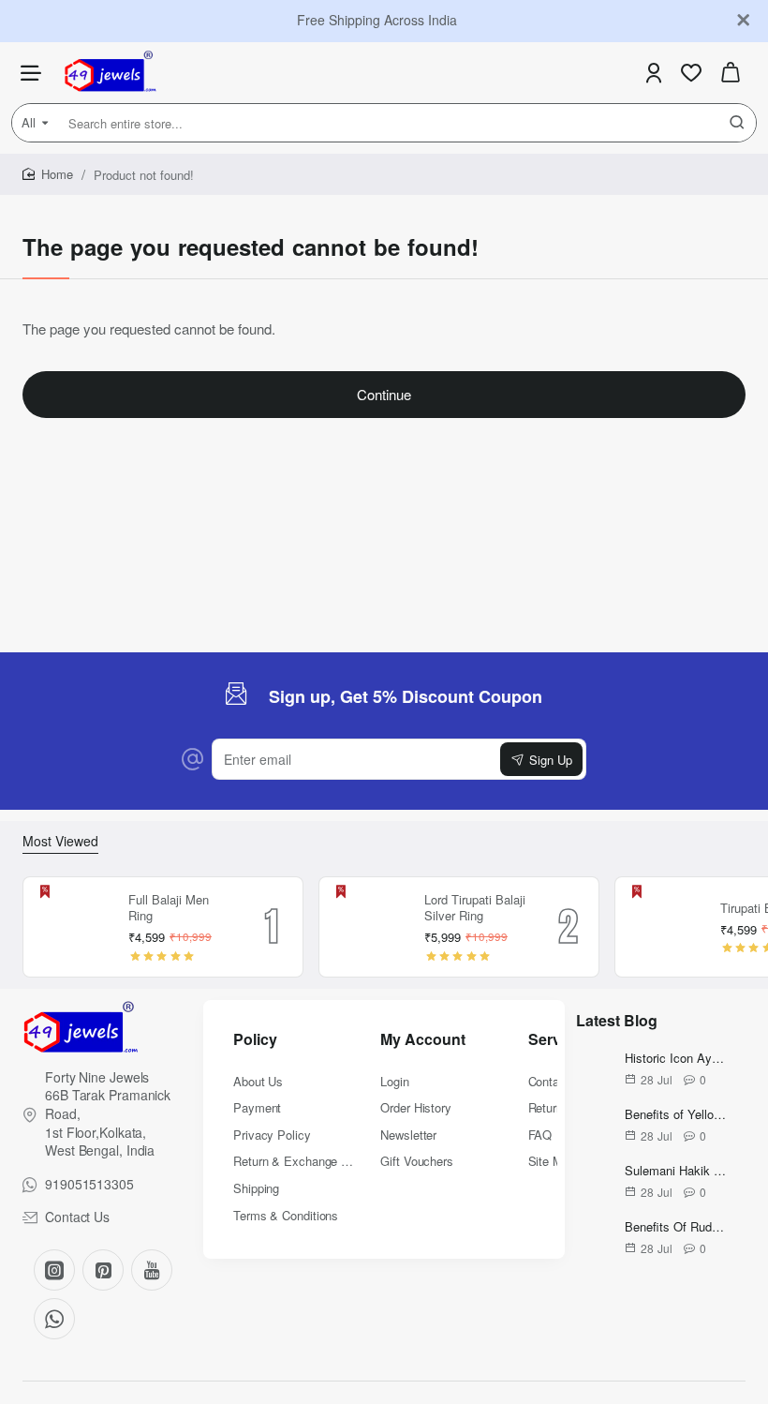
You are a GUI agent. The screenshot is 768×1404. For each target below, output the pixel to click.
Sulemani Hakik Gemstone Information (676, 1171)
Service (555, 1040)
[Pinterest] (103, 1270)
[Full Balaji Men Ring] (73, 927)
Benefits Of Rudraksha (676, 1227)
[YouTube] (151, 1270)
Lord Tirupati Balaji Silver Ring (474, 908)
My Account (422, 1040)
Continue (384, 394)
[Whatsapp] (54, 1318)
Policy (255, 1040)
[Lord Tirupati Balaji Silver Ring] (369, 927)
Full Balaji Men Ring (168, 908)
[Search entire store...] (737, 123)
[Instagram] (54, 1270)
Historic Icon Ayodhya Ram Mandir (676, 1059)
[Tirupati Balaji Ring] (665, 927)
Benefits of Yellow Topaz (676, 1115)
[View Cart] (730, 72)
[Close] (743, 20)
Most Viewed (60, 841)
